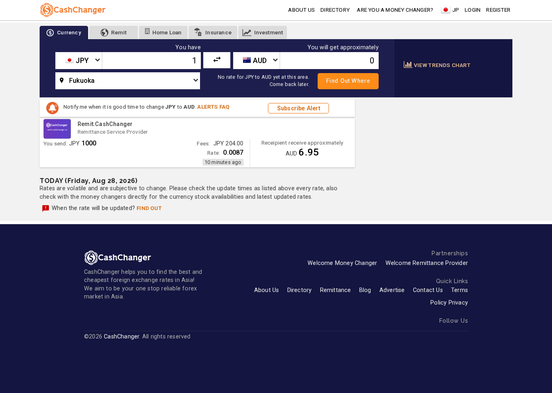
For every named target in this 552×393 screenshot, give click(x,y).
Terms (459, 290)
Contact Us (428, 290)
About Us (266, 290)
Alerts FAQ (213, 106)
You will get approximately (343, 47)
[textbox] (78, 60)
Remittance (335, 290)
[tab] (64, 32)
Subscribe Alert (298, 108)
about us (301, 9)
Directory (335, 9)
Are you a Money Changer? (395, 9)
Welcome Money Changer (342, 263)
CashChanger (121, 336)
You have (188, 47)
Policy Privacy (449, 302)
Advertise (392, 290)
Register (498, 9)
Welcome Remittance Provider (427, 263)
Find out (149, 208)
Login (472, 9)
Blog (365, 290)
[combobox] (78, 60)
